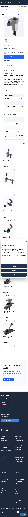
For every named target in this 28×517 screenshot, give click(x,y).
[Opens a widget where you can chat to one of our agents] (23, 514)
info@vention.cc (6, 414)
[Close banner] (26, 241)
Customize (13, 270)
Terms (10, 508)
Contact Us (19, 109)
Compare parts (19, 143)
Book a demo (9, 420)
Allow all (14, 266)
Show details (21, 262)
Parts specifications (11, 114)
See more (6, 86)
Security (17, 508)
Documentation (10, 90)
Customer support (23, 6)
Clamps (11, 14)
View (22, 106)
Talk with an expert (10, 70)
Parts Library (3, 14)
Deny (14, 274)
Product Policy (23, 508)
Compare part (9, 65)
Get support (9, 425)
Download (21, 98)
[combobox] (7, 404)
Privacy (13, 508)
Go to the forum (8, 379)
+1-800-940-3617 (6, 416)
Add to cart (8, 169)
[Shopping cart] (22, 2)
